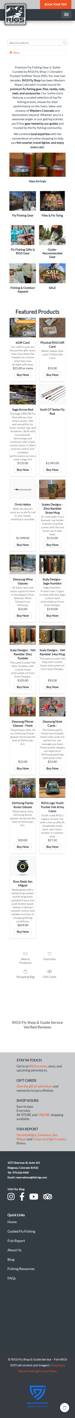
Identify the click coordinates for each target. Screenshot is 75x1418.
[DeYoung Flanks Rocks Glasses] (23, 788)
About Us (15, 1250)
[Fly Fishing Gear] (22, 201)
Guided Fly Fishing (21, 1231)
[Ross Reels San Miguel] (23, 866)
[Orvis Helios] (23, 489)
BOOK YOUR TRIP (56, 4)
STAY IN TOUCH (29, 1060)
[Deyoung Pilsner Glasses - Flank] (23, 707)
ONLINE (44, 1115)
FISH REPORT (27, 1129)
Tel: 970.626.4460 (18, 1172)
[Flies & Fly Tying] (52, 201)
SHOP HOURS (28, 1100)
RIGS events (38, 1066)
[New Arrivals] (37, 165)
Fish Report (16, 1241)
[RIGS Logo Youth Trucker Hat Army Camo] (52, 788)
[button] (64, 1407)
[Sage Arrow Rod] (23, 394)
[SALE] (52, 273)
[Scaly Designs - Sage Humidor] (52, 564)
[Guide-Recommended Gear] (52, 235)
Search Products (25, 960)
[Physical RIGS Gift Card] (52, 327)
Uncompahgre (27, 1135)
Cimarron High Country (49, 1139)
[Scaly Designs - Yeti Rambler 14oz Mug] (52, 635)
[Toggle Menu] (66, 14)
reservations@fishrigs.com (31, 1177)
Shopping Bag (25, 976)
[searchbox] (38, 43)
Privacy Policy (47, 1371)
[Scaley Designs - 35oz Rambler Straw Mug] (52, 489)
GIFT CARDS (26, 1080)
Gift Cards (49, 976)
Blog (11, 1259)
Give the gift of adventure (34, 1086)
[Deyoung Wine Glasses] (23, 564)
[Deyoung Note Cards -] (52, 707)
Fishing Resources (21, 1269)
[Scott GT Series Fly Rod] (52, 394)
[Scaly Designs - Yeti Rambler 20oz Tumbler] (23, 635)
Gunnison (44, 1135)
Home (12, 1222)
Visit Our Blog (16, 1189)
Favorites (49, 959)
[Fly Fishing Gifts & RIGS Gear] (22, 235)
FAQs (12, 1278)
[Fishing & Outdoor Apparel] (22, 273)
